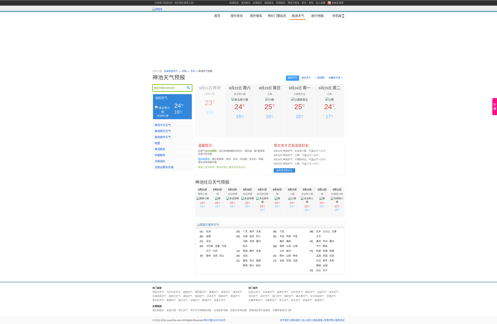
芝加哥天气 (268, 292)
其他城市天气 (163, 137)
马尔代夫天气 (174, 292)
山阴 (288, 256)
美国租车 (234, 3)
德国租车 (269, 3)
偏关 (282, 241)
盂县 (318, 256)
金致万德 (171, 310)
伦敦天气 (307, 300)
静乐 (251, 251)
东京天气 (333, 292)
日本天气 (211, 296)
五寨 (334, 231)
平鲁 (295, 236)
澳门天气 (277, 296)
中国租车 (160, 155)
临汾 (258, 265)
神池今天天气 (163, 125)
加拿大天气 (220, 300)
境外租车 (256, 15)
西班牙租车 (293, 3)
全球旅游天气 (171, 71)
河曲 (245, 241)
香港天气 (319, 300)
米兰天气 (295, 300)
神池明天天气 (163, 131)
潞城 (258, 260)
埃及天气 (237, 292)
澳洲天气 (187, 296)
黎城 (245, 265)
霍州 (258, 241)
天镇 (288, 260)
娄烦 (245, 260)
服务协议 (340, 320)
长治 (208, 241)
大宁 (208, 251)
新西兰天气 (175, 296)
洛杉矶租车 (158, 310)
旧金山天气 (254, 292)
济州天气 (253, 296)
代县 (224, 246)
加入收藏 (320, 3)
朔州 (282, 256)
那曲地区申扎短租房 (259, 310)
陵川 (251, 265)
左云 (318, 270)
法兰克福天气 (317, 296)
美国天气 (187, 292)
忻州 (193, 71)
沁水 (282, 251)
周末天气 (306, 77)
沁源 (295, 246)
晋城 (245, 251)
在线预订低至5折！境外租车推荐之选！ (175, 3)
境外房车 (236, 15)
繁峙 (208, 256)
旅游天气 (298, 15)
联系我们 (295, 320)
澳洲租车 (245, 3)
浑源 (245, 236)
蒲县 (288, 241)
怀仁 (258, 236)
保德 (208, 236)
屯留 (295, 260)
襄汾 (331, 241)
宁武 (282, 231)
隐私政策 (317, 320)
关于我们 (284, 320)
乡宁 (318, 246)
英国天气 (235, 296)
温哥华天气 (282, 292)
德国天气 (206, 300)
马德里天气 (271, 300)
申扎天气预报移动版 (200, 310)
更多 (304, 3)
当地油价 (160, 161)
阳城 (325, 256)
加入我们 (306, 320)
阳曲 (325, 251)
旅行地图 (317, 15)
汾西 (215, 256)
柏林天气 (288, 296)
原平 (325, 260)
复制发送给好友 (284, 170)
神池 (295, 256)
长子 (325, 270)
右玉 (318, 260)
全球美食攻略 (221, 310)
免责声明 (329, 320)
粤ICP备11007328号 (215, 320)
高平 (251, 231)
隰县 (325, 246)
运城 (325, 265)
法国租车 (257, 3)
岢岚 (245, 256)
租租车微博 (337, 3)
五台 (318, 236)
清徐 (282, 246)
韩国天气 (223, 296)
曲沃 (288, 251)
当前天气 (161, 98)
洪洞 (251, 241)
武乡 (318, 231)
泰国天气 (199, 296)
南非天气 (225, 292)
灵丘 (251, 260)
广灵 (245, 231)
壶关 (251, 236)
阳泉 (318, 251)
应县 (331, 256)
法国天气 (195, 300)
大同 (215, 251)
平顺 (288, 236)
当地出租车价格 (164, 167)
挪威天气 (213, 292)
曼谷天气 (310, 292)
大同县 (209, 246)
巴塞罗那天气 (255, 300)
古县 (258, 231)
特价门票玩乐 (277, 15)
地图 (157, 143)
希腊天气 (171, 300)
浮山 (221, 256)
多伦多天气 (297, 292)
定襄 (217, 246)
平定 (282, 236)
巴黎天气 (331, 296)
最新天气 (292, 77)
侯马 (245, 246)
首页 (217, 15)
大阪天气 (321, 292)
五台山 (326, 231)
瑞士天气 (183, 300)
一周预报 (319, 77)
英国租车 (280, 3)
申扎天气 (183, 310)
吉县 (258, 251)
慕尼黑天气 (302, 296)
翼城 (318, 265)
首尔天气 (265, 296)
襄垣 (318, 241)
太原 (282, 260)
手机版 (336, 15)
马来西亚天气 (159, 296)
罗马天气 (283, 300)
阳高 (331, 251)
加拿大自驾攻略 (238, 310)
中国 (184, 71)
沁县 (288, 246)
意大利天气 (158, 300)
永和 (331, 260)
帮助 (311, 3)
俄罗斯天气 (201, 292)
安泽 (208, 231)
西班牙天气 (158, 292)
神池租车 (160, 149)
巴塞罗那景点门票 (282, 310)
